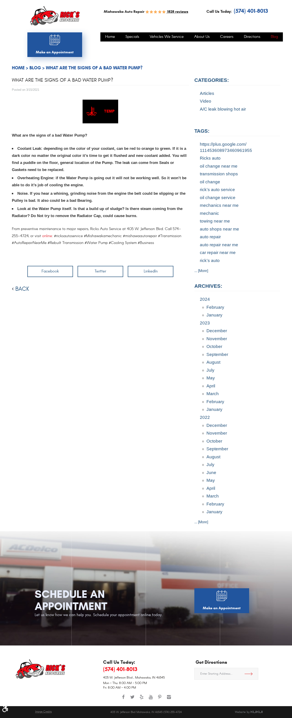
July (210, 370)
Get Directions (250, 673)
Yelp (141, 699)
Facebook (50, 271)
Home (110, 37)
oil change (210, 181)
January (214, 315)
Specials (132, 37)
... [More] (201, 271)
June (211, 472)
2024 (205, 299)
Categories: (211, 80)
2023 (205, 323)
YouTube (150, 699)
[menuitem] (110, 36)
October (214, 346)
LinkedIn (151, 271)
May (210, 378)
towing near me (215, 221)
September (217, 354)
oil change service (217, 197)
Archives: (208, 286)
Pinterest (159, 699)
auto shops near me (219, 229)
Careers (226, 37)
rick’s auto (210, 260)
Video (205, 101)
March (212, 393)
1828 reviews (177, 11)
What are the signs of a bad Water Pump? (94, 68)
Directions (252, 37)
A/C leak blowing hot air (223, 109)
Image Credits (43, 712)
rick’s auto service (217, 189)
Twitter (100, 271)
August (213, 362)
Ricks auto (210, 158)
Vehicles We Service (167, 37)
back (22, 288)
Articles (207, 93)
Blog (274, 37)
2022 (205, 417)
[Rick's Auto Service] (55, 16)
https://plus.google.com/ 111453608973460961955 (226, 147)
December (216, 330)
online (47, 236)
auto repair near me (219, 244)
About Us (202, 37)
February (215, 307)
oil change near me (218, 166)
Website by (249, 712)
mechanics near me (219, 205)
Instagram (168, 699)
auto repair (210, 236)
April (210, 386)
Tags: (201, 131)
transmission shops (219, 173)
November (216, 338)
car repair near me (218, 252)
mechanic (209, 213)
